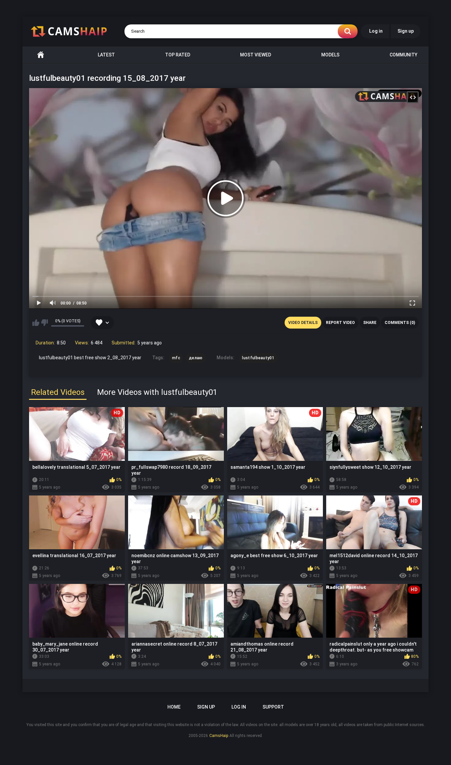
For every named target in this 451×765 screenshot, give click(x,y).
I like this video (35, 322)
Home (40, 55)
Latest (106, 54)
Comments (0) (400, 322)
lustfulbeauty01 (258, 358)
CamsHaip (218, 735)
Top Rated (177, 54)
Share (369, 322)
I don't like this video (44, 322)
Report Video (340, 322)
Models (330, 54)
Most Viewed (255, 54)
